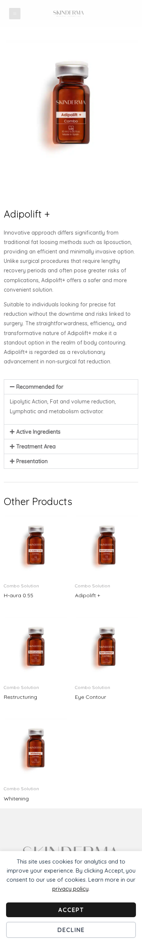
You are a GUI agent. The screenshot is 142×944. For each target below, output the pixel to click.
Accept (71, 909)
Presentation (32, 461)
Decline (71, 929)
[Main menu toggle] (14, 13)
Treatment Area (36, 446)
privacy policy (70, 888)
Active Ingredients (38, 431)
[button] (71, 387)
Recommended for (39, 386)
